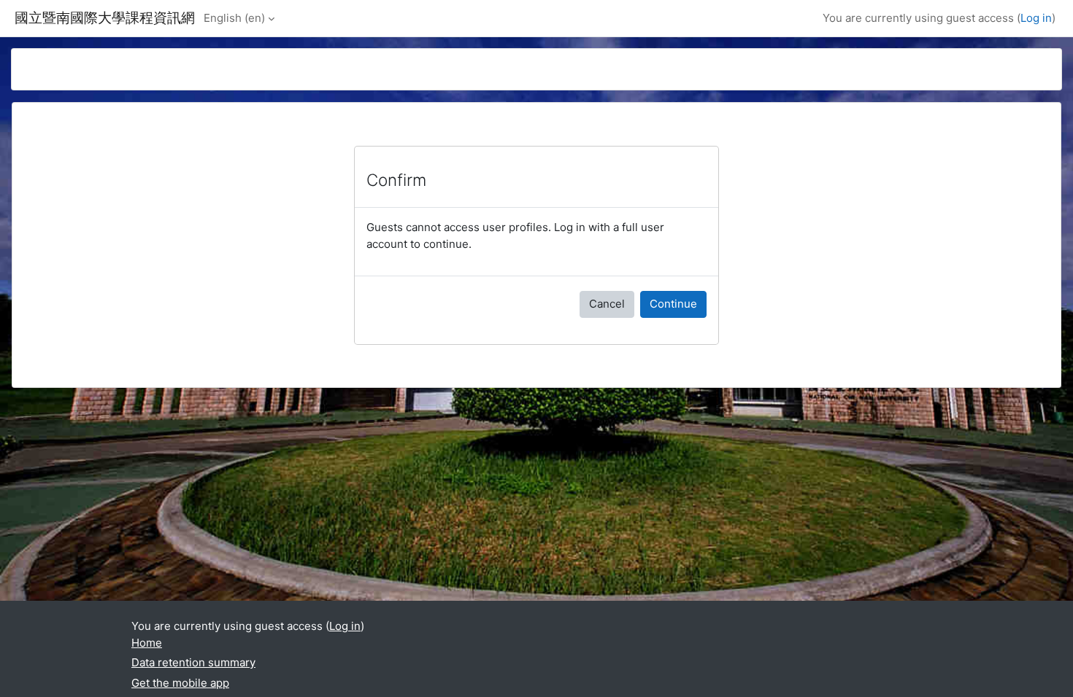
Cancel (607, 304)
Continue (673, 304)
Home (146, 643)
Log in (1036, 18)
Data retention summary (193, 662)
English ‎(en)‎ (234, 18)
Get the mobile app (180, 683)
